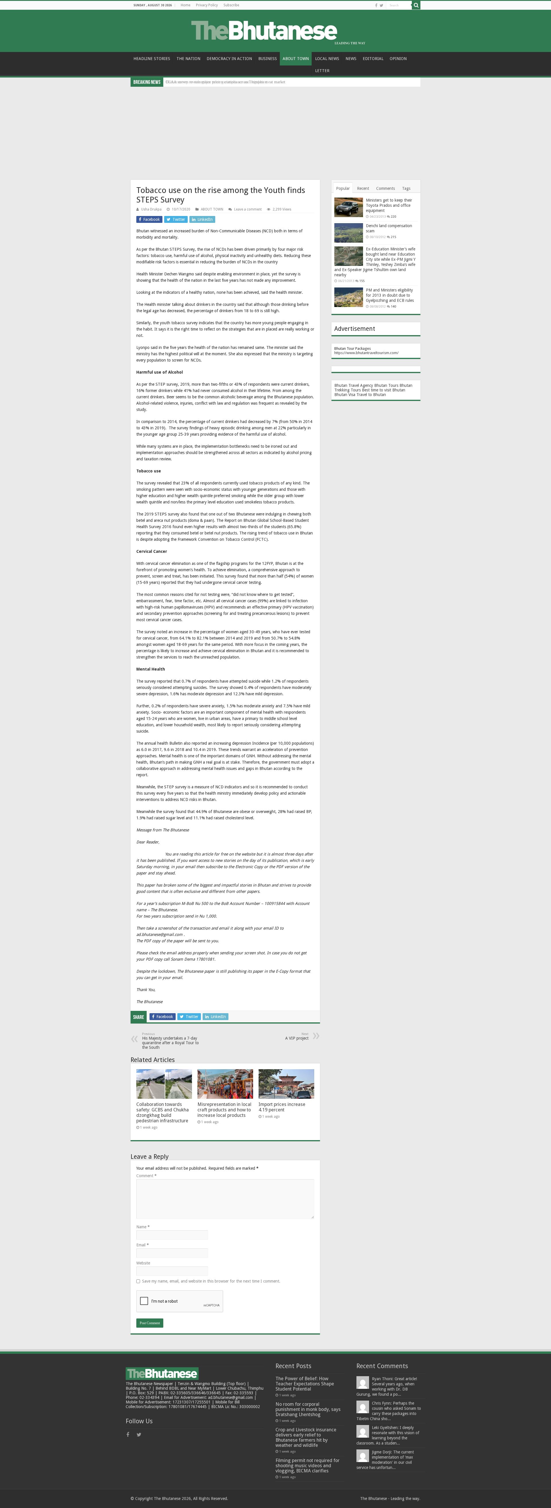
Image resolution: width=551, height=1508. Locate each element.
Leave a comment (248, 209)
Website (143, 1263)
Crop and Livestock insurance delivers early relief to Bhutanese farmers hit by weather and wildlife (306, 1437)
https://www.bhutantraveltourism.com (365, 353)
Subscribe (231, 5)
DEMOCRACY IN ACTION (229, 58)
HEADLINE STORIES (151, 58)
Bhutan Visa (344, 394)
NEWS (351, 58)
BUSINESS (267, 58)
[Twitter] (381, 5)
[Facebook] (376, 5)
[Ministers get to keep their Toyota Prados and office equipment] (348, 207)
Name (143, 1227)
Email (142, 1245)
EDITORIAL (373, 58)
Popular (343, 188)
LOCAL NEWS (327, 58)
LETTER (322, 70)
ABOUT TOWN (296, 58)
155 (361, 281)
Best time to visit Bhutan (383, 390)
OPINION (398, 58)
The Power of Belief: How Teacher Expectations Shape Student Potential (305, 1384)
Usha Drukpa (151, 209)
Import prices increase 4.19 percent (282, 1107)
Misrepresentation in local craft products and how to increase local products (224, 1110)
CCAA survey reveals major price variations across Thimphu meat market (225, 82)
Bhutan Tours (386, 385)
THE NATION (188, 58)
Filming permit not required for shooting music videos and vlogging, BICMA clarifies (307, 1466)
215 (393, 237)
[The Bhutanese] (275, 30)
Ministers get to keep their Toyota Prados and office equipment (389, 205)
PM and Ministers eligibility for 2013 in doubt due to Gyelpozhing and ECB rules (390, 295)
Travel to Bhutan (371, 394)
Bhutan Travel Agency (353, 385)
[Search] (416, 5)
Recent (363, 188)
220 (393, 217)
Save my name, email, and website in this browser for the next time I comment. (211, 1281)
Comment (146, 1175)
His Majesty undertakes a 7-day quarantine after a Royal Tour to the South (170, 1041)
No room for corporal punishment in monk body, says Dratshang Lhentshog (308, 1409)
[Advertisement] (275, 130)
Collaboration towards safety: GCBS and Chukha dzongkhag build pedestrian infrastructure (162, 1112)
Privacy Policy (207, 5)
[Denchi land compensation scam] (348, 233)
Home (185, 5)
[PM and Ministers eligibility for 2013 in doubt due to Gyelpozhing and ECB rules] (348, 297)
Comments (385, 188)
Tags (406, 188)
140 (393, 306)
